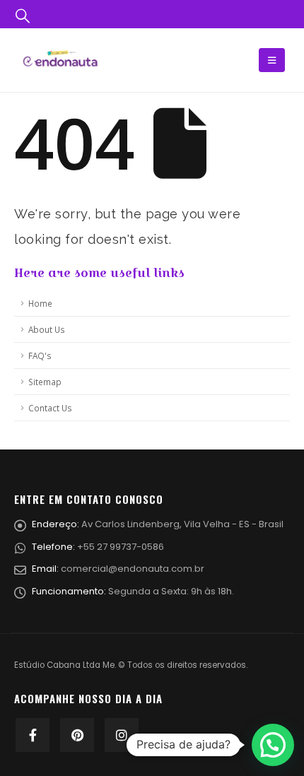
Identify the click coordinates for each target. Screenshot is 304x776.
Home (40, 303)
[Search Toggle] (22, 15)
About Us (46, 329)
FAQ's (40, 355)
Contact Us (50, 407)
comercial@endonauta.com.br (132, 568)
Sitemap (45, 381)
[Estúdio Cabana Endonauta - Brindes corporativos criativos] (60, 59)
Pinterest (77, 735)
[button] (273, 745)
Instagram (122, 735)
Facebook (32, 735)
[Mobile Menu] (272, 60)
